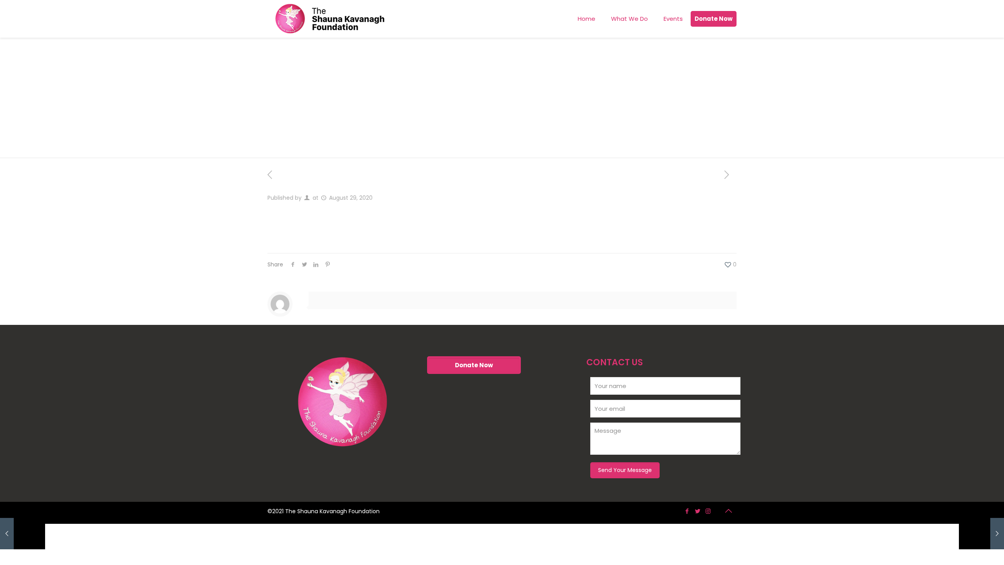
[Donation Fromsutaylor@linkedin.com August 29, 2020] (22, 533)
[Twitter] (697, 511)
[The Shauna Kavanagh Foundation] (329, 18)
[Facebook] (687, 511)
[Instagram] (708, 511)
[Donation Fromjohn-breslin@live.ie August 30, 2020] (981, 533)
